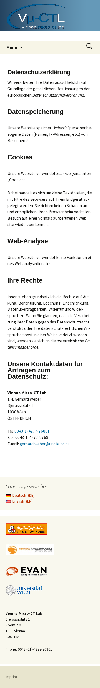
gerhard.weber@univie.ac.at (44, 443)
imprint (11, 676)
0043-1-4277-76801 (32, 431)
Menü (11, 47)
